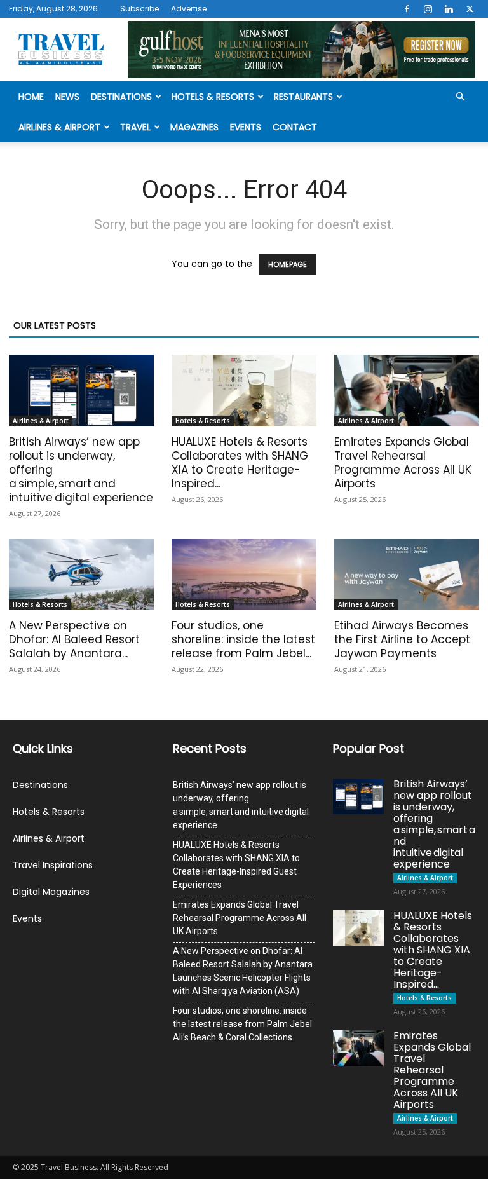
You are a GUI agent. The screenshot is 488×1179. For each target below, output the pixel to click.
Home (31, 96)
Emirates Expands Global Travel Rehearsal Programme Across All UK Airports (402, 462)
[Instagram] (427, 9)
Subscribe (139, 8)
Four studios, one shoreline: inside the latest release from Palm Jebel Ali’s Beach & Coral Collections (242, 1023)
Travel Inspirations (53, 865)
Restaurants (303, 96)
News (67, 96)
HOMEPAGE (287, 264)
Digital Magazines (51, 891)
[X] (469, 9)
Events (245, 127)
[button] (460, 97)
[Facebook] (406, 9)
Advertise (189, 8)
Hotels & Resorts (213, 96)
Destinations (121, 96)
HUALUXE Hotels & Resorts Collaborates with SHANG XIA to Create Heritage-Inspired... (240, 462)
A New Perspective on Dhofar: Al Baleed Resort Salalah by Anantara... (74, 639)
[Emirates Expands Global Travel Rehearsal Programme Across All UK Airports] (406, 390)
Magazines (194, 127)
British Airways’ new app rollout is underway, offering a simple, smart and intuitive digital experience (241, 805)
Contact (295, 127)
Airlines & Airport (59, 127)
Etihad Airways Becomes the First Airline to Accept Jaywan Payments (402, 639)
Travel (135, 127)
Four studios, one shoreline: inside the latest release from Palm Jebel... (243, 639)
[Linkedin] (448, 9)
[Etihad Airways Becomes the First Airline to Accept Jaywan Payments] (406, 575)
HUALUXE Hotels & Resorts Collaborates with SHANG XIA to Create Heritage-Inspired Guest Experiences (236, 865)
